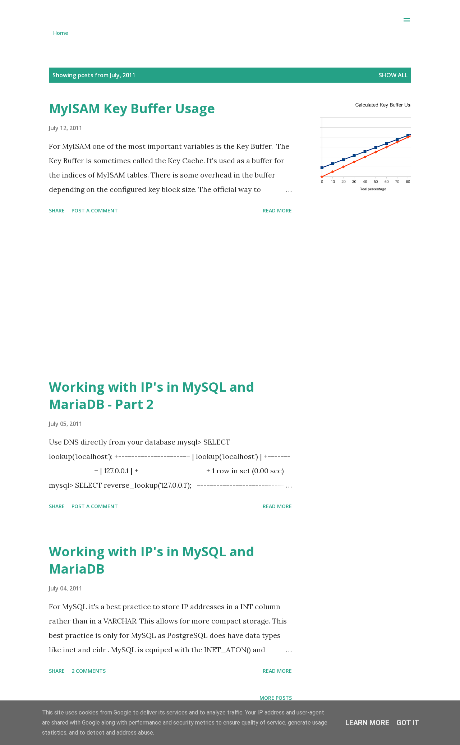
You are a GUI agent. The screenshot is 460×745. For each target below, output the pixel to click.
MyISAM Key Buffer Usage (132, 108)
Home (60, 32)
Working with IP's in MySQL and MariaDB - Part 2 (151, 395)
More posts (275, 697)
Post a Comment (95, 210)
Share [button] (57, 210)
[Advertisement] (199, 297)
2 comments (89, 670)
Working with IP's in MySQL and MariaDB (151, 560)
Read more (277, 210)
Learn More (367, 722)
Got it (407, 722)
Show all (393, 75)
